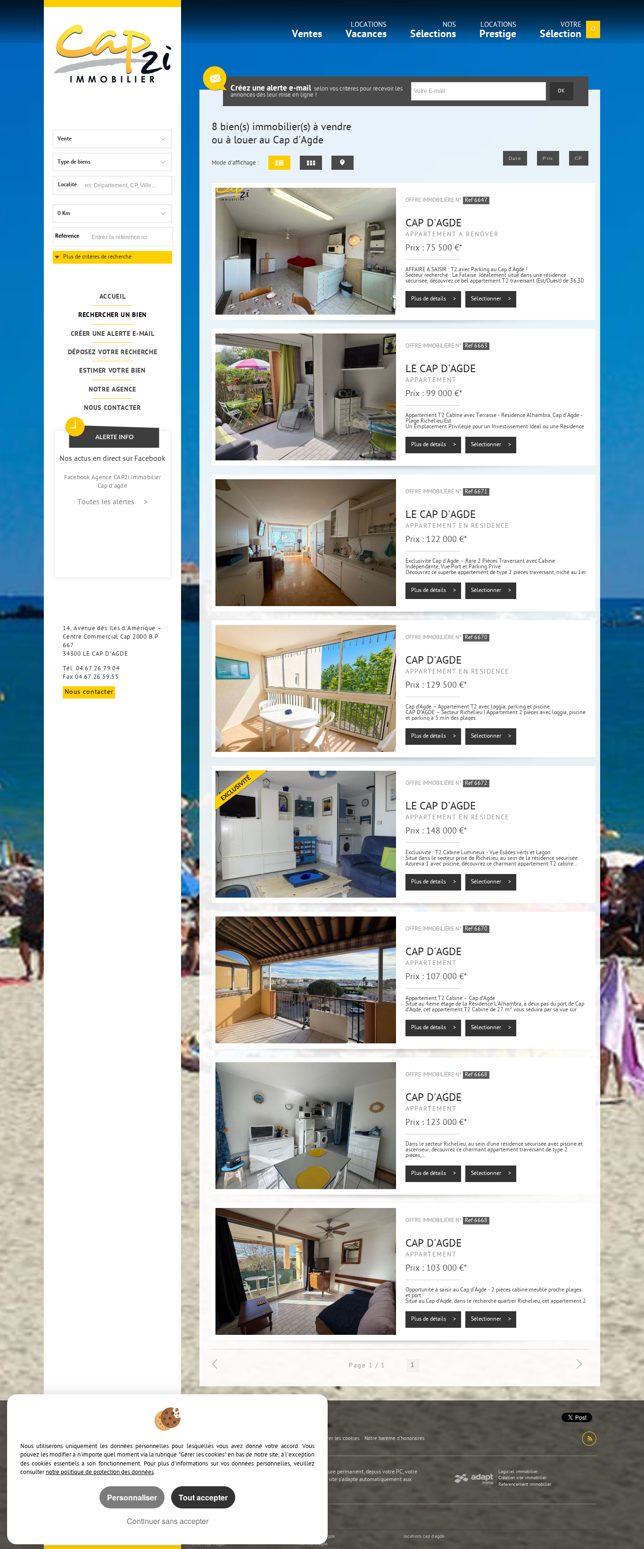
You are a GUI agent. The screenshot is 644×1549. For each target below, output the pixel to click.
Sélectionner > (491, 299)
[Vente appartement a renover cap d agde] (305, 251)
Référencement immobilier (524, 1485)
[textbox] (127, 185)
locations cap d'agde (424, 1536)
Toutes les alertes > (112, 503)
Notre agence (112, 390)
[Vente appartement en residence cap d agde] (305, 688)
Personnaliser (132, 1497)
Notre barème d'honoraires (395, 1438)
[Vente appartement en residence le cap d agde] (305, 543)
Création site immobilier (522, 1478)
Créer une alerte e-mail (113, 334)
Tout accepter (203, 1497)
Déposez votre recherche (112, 353)
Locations (366, 32)
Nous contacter (112, 408)
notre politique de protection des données (100, 1472)
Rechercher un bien (112, 315)
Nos (433, 32)
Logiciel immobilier (517, 1472)
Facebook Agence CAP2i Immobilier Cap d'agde (112, 482)
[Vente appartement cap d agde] (305, 980)
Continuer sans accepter (167, 1521)
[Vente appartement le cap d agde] (305, 397)
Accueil (112, 297)
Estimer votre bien (112, 371)
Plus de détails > (433, 299)
